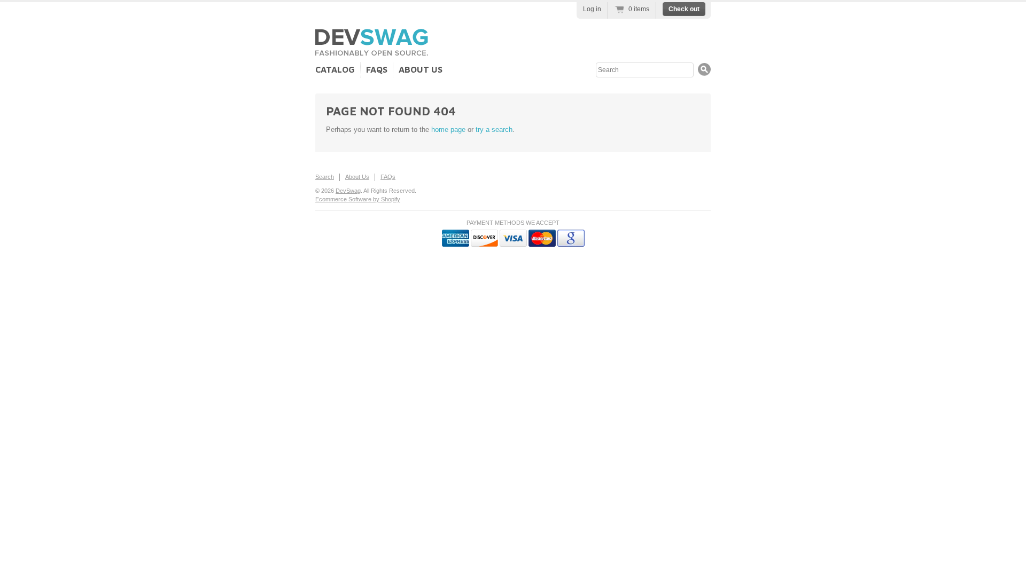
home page (448, 129)
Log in (592, 9)
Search (324, 177)
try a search (494, 129)
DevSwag (348, 190)
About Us (420, 69)
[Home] (371, 51)
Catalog (335, 69)
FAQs (376, 69)
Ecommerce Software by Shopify (357, 199)
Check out (684, 9)
